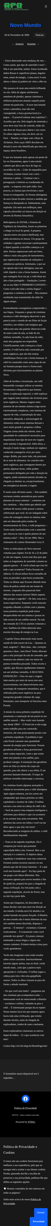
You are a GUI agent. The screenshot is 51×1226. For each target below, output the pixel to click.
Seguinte (31, 44)
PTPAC (31, 1122)
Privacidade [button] (38, 1221)
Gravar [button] (40, 1212)
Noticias (40, 35)
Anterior (19, 44)
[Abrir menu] (46, 6)
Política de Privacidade (25, 1108)
